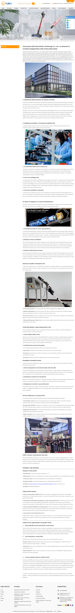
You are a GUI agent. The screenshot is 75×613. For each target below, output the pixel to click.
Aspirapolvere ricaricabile (19, 591)
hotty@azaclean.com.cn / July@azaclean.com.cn (63, 3)
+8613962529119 (46, 3)
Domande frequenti (45, 8)
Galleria (2, 598)
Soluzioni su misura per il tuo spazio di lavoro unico (9, 58)
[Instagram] (70, 605)
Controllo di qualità (33, 8)
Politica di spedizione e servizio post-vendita (8, 55)
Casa (3, 8)
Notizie (54, 8)
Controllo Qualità (39, 596)
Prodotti (16, 8)
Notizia (2, 594)
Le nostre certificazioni (40, 598)
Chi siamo (9, 8)
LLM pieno (59, 611)
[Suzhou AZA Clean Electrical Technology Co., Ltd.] (9, 3)
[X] (68, 605)
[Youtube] (66, 605)
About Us (66, 40)
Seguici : (60, 605)
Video (2, 600)
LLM (55, 611)
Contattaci (70, 8)
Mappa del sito (49, 611)
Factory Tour (23, 8)
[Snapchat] (64, 605)
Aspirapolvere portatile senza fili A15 (21, 589)
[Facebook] (72, 605)
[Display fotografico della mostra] (37, 24)
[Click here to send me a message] (68, 22)
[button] (34, 38)
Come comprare (62, 8)
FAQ (1, 596)
